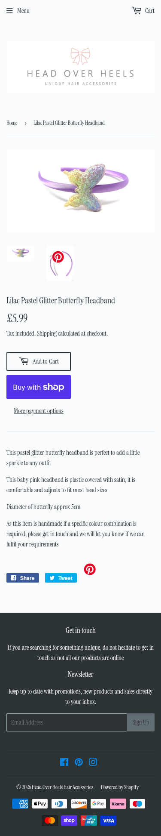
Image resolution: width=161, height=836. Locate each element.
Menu (23, 10)
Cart (149, 10)
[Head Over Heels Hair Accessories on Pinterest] (78, 763)
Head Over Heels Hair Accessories (62, 787)
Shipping (47, 333)
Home (12, 122)
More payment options (39, 411)
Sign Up (141, 722)
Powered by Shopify (120, 787)
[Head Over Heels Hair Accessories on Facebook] (64, 763)
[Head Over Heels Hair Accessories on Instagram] (93, 763)
